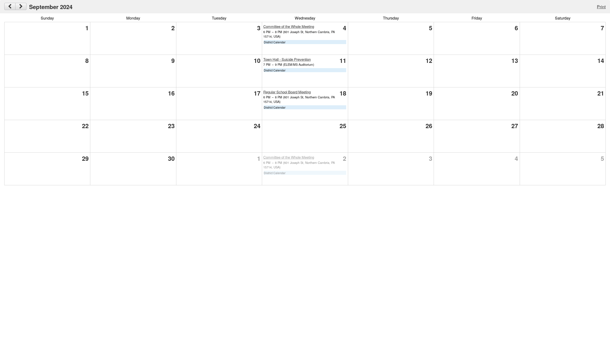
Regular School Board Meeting (287, 91)
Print (601, 7)
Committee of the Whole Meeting (288, 26)
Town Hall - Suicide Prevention (287, 59)
